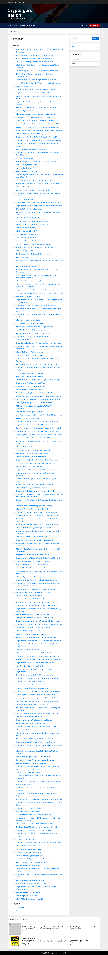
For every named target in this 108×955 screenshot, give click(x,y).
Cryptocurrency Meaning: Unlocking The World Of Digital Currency (38, 621)
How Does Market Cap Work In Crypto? (29, 849)
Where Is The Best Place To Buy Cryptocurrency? (32, 862)
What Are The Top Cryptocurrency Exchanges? (31, 187)
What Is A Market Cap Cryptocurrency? (29, 466)
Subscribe (96, 25)
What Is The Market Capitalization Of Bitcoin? (31, 880)
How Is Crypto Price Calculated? (27, 896)
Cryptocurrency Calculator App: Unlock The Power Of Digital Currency (39, 842)
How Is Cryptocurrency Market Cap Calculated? (32, 564)
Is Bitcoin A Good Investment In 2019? (29, 852)
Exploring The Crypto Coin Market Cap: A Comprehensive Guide (37, 524)
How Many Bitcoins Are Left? (25, 784)
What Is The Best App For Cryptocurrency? (30, 352)
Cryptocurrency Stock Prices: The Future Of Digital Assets (35, 742)
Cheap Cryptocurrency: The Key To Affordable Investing (34, 403)
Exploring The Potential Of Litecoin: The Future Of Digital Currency (38, 438)
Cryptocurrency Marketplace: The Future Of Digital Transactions (37, 460)
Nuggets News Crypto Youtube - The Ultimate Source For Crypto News (39, 130)
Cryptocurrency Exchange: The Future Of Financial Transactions (37, 678)
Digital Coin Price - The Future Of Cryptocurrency (32, 704)
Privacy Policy (12, 25)
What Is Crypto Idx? (22, 730)
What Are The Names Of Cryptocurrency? (30, 134)
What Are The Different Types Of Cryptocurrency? (32, 763)
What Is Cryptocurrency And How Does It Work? (32, 453)
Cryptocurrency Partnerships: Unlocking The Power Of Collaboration (38, 781)
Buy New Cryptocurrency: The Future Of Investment (33, 815)
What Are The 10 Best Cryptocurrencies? (29, 412)
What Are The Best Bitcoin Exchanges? (29, 865)
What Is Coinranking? (23, 257)
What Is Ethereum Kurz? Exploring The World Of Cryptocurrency (37, 114)
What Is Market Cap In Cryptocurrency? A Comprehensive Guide (37, 364)
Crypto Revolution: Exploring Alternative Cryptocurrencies (35, 540)
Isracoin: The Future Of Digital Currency (29, 595)
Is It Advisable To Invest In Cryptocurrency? (30, 330)
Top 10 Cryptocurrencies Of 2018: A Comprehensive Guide (35, 675)
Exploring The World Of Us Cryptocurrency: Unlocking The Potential (38, 428)
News (73, 63)
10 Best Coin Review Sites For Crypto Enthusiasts (32, 333)
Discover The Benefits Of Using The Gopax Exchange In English (37, 713)
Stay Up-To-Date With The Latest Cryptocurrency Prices (34, 484)
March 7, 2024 (74, 944)
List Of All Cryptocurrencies (25, 111)
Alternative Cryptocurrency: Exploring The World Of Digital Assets (37, 701)
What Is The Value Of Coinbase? (26, 846)
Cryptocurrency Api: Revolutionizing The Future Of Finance (35, 589)
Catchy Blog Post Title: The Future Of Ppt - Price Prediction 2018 (37, 124)
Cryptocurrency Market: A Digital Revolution (30, 681)
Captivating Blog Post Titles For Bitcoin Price (31, 685)
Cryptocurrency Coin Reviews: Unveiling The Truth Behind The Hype (38, 580)
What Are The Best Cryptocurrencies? (28, 892)
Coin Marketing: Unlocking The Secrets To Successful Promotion (37, 71)
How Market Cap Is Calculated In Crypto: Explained (33, 450)
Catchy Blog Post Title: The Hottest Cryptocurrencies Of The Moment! (39, 435)
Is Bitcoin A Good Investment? (26, 839)
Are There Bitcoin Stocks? (24, 158)
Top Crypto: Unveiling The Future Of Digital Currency (33, 254)
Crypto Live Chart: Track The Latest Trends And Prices (34, 93)
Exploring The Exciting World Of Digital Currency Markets (35, 62)
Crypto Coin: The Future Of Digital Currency (30, 355)
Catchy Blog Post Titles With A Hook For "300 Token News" (35, 695)
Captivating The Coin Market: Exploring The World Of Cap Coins (37, 431)
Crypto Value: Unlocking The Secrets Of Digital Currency (34, 720)
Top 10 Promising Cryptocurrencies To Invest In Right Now (35, 393)
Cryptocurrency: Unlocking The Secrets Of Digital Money (35, 830)
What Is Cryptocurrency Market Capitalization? (31, 457)
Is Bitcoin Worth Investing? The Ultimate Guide (31, 599)
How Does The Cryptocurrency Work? (28, 811)
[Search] (86, 25)
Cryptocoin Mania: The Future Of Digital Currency (32, 688)
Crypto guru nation (20, 13)
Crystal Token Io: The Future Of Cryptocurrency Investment (36, 80)
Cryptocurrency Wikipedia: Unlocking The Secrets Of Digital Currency (39, 624)
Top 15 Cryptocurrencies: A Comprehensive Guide (33, 190)
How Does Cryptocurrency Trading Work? (30, 323)
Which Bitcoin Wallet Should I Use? (27, 231)
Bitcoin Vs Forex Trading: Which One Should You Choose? (35, 592)
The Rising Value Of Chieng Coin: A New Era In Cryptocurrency (36, 55)
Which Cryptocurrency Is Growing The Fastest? (32, 723)
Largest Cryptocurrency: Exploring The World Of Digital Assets (36, 463)
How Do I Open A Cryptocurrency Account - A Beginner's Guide (37, 698)
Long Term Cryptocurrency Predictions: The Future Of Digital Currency (39, 415)
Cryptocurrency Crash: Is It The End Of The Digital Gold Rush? (36, 305)
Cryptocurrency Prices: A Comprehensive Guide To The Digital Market (39, 206)
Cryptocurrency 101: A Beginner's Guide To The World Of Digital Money (39, 558)
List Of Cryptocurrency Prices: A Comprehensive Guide (34, 180)
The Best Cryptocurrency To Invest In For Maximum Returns (36, 247)
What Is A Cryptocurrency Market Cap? (29, 577)
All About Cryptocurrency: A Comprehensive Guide (33, 627)
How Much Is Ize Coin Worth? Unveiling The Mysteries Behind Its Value (39, 293)
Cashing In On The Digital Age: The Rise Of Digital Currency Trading (38, 656)
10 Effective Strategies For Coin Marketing (30, 376)
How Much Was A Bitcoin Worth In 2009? (29, 717)
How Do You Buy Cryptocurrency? (27, 165)
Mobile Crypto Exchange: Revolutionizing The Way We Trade (36, 637)
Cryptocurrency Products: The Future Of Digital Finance (34, 425)
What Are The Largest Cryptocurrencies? (29, 447)
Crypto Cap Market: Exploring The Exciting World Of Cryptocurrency (38, 343)
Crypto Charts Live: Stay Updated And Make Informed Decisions (37, 605)
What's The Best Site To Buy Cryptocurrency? (31, 218)
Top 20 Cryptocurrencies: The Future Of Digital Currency (34, 327)
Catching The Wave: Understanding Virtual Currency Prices (35, 89)
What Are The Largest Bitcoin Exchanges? (30, 631)
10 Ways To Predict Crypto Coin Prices (29, 209)
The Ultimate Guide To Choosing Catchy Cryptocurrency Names (37, 161)
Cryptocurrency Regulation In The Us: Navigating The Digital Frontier (38, 137)
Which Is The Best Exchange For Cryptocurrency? (32, 224)
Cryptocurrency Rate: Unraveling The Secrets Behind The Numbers (38, 140)
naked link (75, 46)
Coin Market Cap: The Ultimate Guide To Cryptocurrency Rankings (38, 380)
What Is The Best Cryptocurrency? (27, 171)
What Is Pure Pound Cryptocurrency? (28, 281)
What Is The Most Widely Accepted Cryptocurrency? (33, 614)
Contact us (31, 25)
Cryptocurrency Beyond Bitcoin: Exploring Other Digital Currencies (38, 726)
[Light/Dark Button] (83, 25)
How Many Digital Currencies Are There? (29, 666)
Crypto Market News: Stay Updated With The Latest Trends (35, 120)
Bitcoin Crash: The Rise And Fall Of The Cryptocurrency (34, 824)
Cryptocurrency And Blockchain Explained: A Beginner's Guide (36, 512)
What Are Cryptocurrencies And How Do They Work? (33, 653)
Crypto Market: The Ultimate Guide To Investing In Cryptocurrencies (38, 202)
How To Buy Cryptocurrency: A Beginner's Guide (32, 221)
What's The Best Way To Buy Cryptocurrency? (31, 537)
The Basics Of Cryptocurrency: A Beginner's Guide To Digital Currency (39, 659)
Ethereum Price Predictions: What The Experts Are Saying (35, 618)
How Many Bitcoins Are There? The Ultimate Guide (33, 244)
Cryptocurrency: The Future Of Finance (29, 808)
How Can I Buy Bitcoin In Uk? (25, 168)
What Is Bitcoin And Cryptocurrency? (28, 296)
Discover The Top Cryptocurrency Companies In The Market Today (38, 399)
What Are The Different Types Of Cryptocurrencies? (33, 528)
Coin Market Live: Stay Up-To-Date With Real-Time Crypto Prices (37, 515)
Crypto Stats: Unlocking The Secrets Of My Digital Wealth (35, 117)
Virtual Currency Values (24, 86)
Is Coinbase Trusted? (23, 340)
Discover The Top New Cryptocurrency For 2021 (32, 634)
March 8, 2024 (44, 943)
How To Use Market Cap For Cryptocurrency (30, 241)
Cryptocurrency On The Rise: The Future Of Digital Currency (36, 470)
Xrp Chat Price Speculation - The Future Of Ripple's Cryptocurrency (38, 83)
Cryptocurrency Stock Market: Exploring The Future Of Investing (37, 766)
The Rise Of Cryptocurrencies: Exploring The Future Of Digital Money (39, 183)
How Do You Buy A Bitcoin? (25, 251)
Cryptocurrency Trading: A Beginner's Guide (30, 386)
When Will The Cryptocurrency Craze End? (30, 899)
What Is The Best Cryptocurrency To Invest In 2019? (33, 757)
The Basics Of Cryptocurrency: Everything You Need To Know (36, 602)
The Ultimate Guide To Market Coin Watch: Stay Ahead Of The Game (38, 396)
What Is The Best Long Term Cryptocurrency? (31, 488)
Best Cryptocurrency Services (26, 237)
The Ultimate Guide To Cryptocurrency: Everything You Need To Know (39, 799)
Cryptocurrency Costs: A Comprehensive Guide (32, 336)
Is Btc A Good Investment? (25, 199)
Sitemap (22, 25)
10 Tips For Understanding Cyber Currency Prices (32, 555)
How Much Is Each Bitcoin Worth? (27, 650)
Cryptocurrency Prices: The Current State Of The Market (35, 663)
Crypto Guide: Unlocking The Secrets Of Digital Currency (34, 561)
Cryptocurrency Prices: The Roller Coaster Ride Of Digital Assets (37, 421)
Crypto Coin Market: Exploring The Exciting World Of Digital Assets (38, 691)
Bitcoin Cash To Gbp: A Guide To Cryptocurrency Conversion (36, 107)
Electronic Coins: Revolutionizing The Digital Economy (34, 506)
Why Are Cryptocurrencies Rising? (27, 418)
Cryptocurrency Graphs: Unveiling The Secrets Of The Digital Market (38, 641)
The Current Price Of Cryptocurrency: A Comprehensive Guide (36, 827)
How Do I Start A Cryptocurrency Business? (30, 568)
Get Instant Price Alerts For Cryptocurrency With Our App (35, 760)
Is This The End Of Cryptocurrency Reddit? (30, 859)
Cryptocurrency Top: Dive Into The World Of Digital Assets (35, 290)
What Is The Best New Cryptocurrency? (29, 390)
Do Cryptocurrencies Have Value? (27, 234)
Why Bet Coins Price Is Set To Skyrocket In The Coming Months (37, 127)
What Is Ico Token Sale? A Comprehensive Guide (32, 509)
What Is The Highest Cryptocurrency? (28, 266)
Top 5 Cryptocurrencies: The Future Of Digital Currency (34, 58)
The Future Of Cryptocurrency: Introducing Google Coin (34, 739)
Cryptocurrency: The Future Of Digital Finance (31, 383)
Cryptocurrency (76, 60)
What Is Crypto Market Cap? (25, 228)
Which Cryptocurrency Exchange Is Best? (30, 856)
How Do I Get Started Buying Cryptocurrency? (31, 373)
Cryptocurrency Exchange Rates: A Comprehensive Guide (35, 491)
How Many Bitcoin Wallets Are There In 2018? (31, 883)
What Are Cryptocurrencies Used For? (28, 320)
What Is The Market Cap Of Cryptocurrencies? (31, 149)
